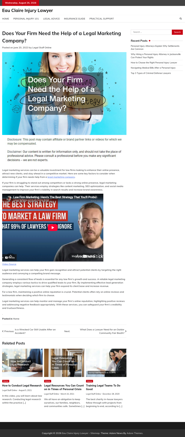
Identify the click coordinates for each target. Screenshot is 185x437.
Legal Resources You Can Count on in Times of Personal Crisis (64, 387)
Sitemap (95, 433)
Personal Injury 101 (26, 18)
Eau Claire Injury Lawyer (27, 10)
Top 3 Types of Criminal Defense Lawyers (151, 73)
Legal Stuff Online (41, 47)
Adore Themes (135, 433)
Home (5, 18)
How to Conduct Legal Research (22, 385)
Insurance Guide (74, 18)
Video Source (9, 264)
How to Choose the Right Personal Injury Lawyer (154, 62)
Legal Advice (51, 18)
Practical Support (101, 18)
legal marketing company (61, 176)
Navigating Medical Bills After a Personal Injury (153, 68)
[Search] (180, 18)
